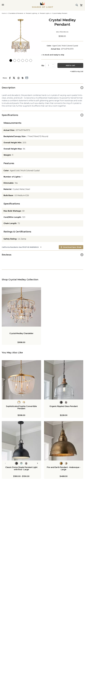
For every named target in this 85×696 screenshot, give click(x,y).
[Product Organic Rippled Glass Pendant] (63, 380)
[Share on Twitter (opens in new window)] (14, 78)
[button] (21, 37)
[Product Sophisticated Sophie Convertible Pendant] (21, 380)
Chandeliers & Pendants (15, 13)
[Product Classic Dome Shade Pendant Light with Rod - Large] (21, 440)
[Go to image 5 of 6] (26, 60)
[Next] (37, 463)
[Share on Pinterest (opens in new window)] (18, 78)
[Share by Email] (26, 77)
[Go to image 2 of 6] (14, 60)
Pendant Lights (45, 13)
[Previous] (5, 463)
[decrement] (53, 66)
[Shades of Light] (42, 5)
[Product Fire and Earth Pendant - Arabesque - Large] (63, 440)
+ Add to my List (76, 71)
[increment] (53, 64)
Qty (42, 65)
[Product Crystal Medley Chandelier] (21, 307)
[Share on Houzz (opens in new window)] (22, 78)
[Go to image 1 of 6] (10, 60)
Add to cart (70, 65)
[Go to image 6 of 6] (30, 60)
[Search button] (77, 5)
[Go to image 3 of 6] (18, 60)
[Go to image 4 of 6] (22, 60)
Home (4, 13)
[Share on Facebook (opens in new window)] (10, 78)
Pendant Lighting (31, 13)
